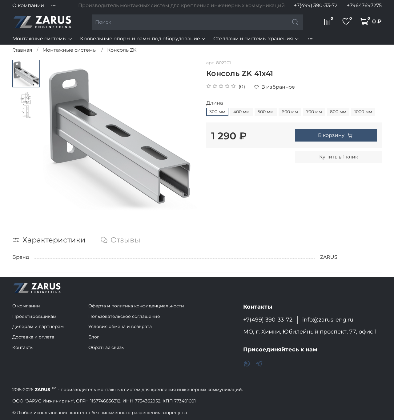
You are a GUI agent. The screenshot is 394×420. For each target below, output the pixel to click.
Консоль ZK (121, 50)
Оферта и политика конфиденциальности (136, 306)
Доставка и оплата (33, 337)
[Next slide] (184, 136)
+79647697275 (364, 5)
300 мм (217, 111)
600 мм (290, 111)
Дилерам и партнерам (38, 326)
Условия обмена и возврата (120, 326)
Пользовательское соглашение (124, 316)
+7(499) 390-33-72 (315, 5)
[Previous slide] (55, 136)
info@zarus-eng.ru (327, 319)
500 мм (266, 111)
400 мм (241, 111)
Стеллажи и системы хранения (253, 39)
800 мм (338, 111)
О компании (28, 5)
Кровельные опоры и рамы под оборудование (140, 39)
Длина (214, 103)
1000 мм (363, 111)
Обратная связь (106, 347)
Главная (22, 50)
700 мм (314, 111)
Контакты (23, 347)
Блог (93, 337)
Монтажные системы (39, 39)
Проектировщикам (34, 316)
